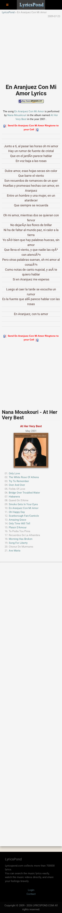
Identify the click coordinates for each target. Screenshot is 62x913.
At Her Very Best (31, 426)
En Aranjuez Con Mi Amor (29, 111)
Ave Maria (14, 550)
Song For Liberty (18, 542)
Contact (31, 894)
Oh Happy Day (17, 512)
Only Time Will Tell (19, 523)
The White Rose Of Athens (24, 477)
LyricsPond (8, 12)
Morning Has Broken (20, 538)
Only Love (14, 473)
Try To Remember (19, 481)
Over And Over (17, 484)
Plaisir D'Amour (18, 527)
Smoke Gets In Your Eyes (23, 504)
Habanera (14, 496)
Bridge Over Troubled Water (24, 492)
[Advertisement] (31, 49)
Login (31, 890)
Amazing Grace (17, 519)
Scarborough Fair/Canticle (24, 515)
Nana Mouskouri (17, 115)
